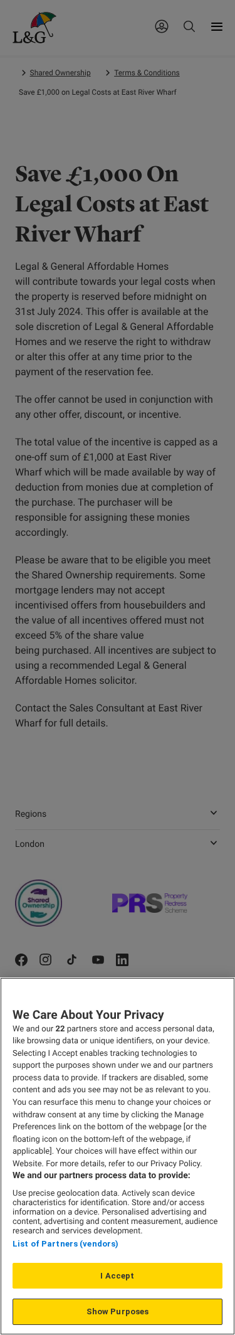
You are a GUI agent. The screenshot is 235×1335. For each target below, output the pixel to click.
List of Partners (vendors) (65, 1243)
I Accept (117, 1275)
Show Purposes (117, 1311)
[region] (117, 1156)
